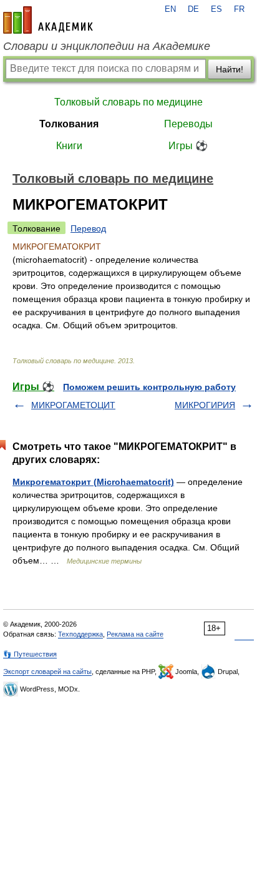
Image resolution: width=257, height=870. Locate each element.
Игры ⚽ (188, 145)
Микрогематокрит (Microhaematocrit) (93, 482)
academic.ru (48, 20)
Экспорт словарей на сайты (47, 671)
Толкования (69, 124)
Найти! (229, 69)
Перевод (88, 228)
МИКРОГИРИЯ (205, 405)
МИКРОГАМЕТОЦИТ (73, 405)
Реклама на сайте (135, 634)
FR (239, 9)
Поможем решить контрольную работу (149, 387)
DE (193, 9)
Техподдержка (80, 634)
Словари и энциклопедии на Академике (106, 46)
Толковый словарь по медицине (128, 102)
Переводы (188, 124)
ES (216, 9)
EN (170, 9)
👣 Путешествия (30, 654)
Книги (69, 145)
